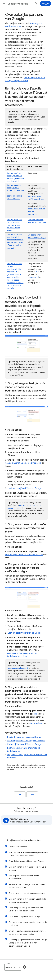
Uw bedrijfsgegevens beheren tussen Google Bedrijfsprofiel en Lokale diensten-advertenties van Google (28, 943)
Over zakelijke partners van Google (25, 916)
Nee (32, 794)
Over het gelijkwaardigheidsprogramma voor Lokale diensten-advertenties (27, 932)
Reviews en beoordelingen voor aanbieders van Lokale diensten (27, 886)
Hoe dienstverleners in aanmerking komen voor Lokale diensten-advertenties (28, 854)
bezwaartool (33, 277)
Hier (20, 676)
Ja (20, 794)
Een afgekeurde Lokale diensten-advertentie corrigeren (28, 923)
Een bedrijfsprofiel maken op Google (24, 737)
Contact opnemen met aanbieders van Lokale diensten (28, 868)
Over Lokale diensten (18, 847)
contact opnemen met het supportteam (24, 554)
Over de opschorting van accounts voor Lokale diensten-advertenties (26, 909)
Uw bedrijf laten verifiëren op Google (24, 744)
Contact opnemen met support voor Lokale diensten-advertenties (27, 900)
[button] (4, 4)
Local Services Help (18, 3)
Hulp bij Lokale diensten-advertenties (23, 840)
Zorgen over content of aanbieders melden (27, 893)
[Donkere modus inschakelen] (24, 967)
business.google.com (17, 668)
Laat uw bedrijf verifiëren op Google (25, 488)
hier (37, 272)
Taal (8, 964)
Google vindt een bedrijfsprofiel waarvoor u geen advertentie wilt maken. (14, 225)
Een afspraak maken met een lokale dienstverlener (24, 877)
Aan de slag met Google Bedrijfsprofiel (23, 463)
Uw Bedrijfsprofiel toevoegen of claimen (26, 740)
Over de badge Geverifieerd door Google (26, 861)
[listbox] (12, 967)
